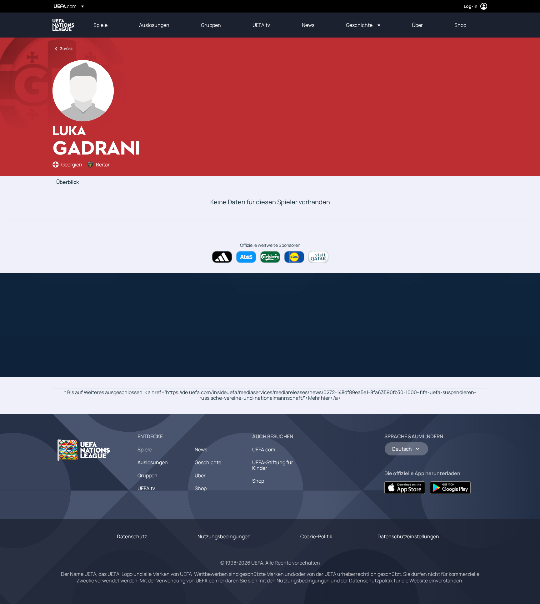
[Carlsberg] (270, 257)
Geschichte (208, 462)
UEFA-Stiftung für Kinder (272, 465)
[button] (363, 25)
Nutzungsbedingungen (224, 536)
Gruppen (148, 475)
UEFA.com (263, 449)
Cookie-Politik (316, 536)
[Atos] (246, 257)
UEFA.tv (146, 488)
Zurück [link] (66, 48)
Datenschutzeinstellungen (408, 536)
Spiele (145, 449)
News (201, 449)
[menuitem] (108, 25)
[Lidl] (294, 257)
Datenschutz (132, 536)
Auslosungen (153, 462)
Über (200, 475)
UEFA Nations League (63, 25)
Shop (201, 488)
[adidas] (222, 257)
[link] (100, 25)
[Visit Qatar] (318, 257)
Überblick (67, 182)
